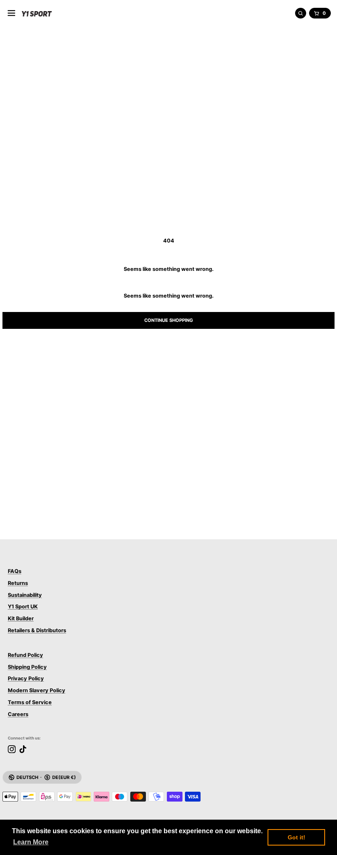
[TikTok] (23, 749)
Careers (18, 714)
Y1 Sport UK (23, 606)
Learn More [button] (30, 842)
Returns (18, 583)
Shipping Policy (27, 667)
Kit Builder (21, 618)
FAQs (14, 571)
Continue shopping (168, 320)
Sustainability (25, 595)
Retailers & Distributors (37, 630)
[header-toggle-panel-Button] (11, 13)
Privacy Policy (26, 678)
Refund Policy (25, 655)
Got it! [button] (296, 837)
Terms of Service (30, 702)
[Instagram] (12, 749)
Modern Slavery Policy (36, 690)
